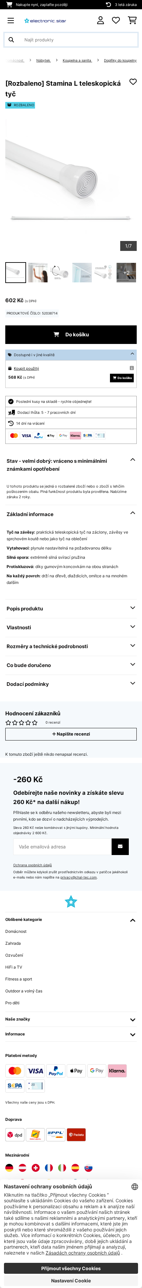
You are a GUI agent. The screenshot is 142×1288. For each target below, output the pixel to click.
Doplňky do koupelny (120, 60)
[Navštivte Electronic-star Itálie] (62, 1168)
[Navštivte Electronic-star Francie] (49, 1168)
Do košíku (76, 335)
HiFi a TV (13, 967)
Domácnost (14, 60)
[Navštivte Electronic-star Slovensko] (88, 1168)
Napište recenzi (73, 734)
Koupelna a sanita (77, 60)
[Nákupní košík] (132, 20)
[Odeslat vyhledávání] (11, 40)
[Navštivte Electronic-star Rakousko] (22, 1168)
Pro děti (12, 1002)
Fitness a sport (18, 979)
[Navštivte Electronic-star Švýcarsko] (36, 1168)
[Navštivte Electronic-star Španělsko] (75, 1168)
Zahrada (13, 943)
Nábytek (43, 60)
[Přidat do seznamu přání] (133, 81)
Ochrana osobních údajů (32, 865)
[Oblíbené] (116, 20)
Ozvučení (14, 955)
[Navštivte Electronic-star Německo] (9, 1168)
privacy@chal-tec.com (78, 877)
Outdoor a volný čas (23, 990)
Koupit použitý (26, 368)
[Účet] (100, 20)
